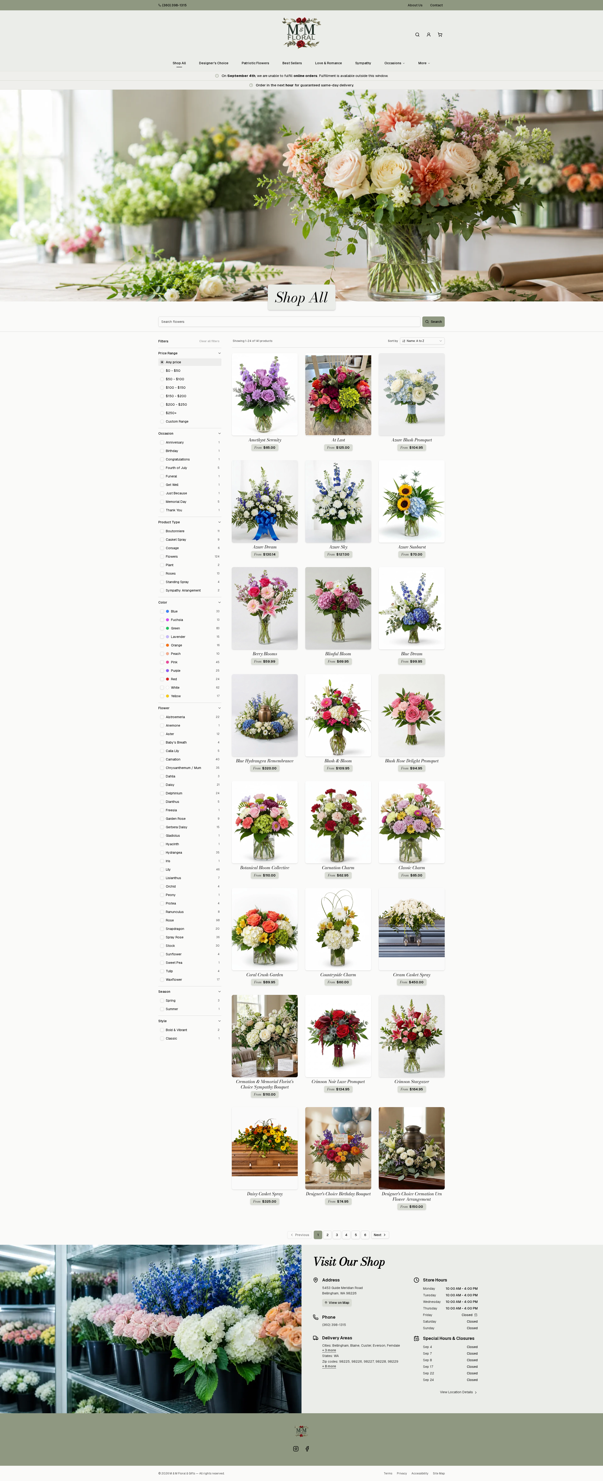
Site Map (439, 1473)
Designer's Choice (213, 63)
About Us (415, 5)
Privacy (402, 1473)
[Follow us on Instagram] (296, 1448)
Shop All (179, 63)
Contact (436, 5)
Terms (388, 1473)
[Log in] (428, 34)
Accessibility (420, 1473)
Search (436, 322)
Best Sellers (292, 63)
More (422, 63)
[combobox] (422, 340)
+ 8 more (329, 1366)
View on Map (339, 1303)
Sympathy (363, 63)
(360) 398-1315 (174, 5)
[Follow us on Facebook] (307, 1448)
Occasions (392, 63)
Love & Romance (328, 63)
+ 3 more (329, 1350)
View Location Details (456, 1392)
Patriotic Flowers (255, 63)
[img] (476, 1315)
